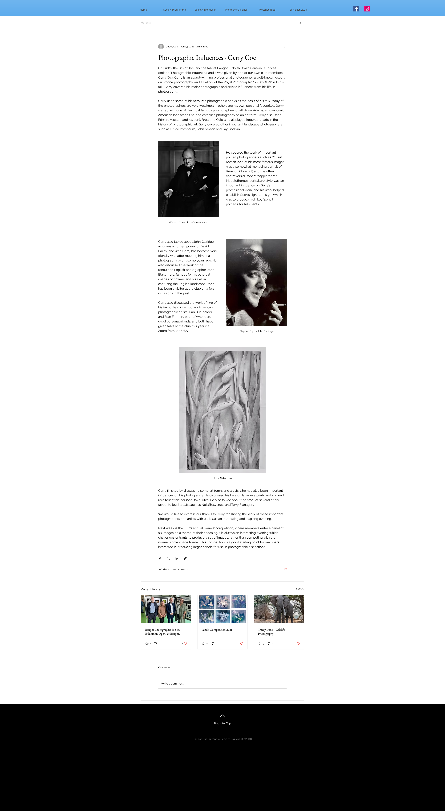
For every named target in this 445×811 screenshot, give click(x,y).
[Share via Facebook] (159, 558)
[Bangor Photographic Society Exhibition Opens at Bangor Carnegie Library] (166, 609)
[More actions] (285, 46)
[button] (174, 10)
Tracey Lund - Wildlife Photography (271, 632)
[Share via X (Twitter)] (168, 558)
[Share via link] (185, 558)
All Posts (146, 22)
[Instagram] (367, 8)
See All (300, 588)
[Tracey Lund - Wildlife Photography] (279, 609)
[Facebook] (356, 8)
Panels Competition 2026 (217, 630)
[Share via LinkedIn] (177, 558)
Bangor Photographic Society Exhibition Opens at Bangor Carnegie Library (162, 632)
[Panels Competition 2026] (222, 609)
